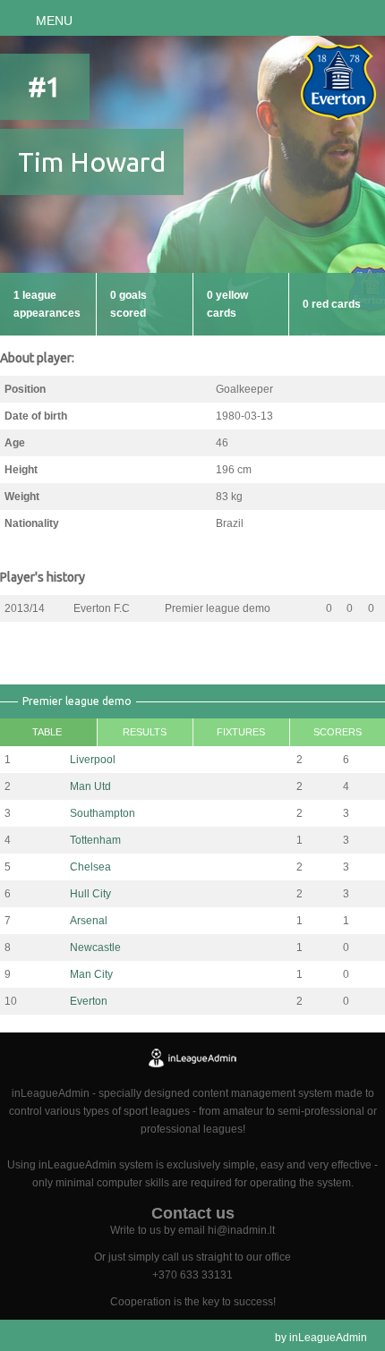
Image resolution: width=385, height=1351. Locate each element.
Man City (91, 974)
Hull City (90, 894)
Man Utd (90, 786)
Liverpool (93, 759)
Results (145, 731)
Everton (88, 1001)
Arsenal (88, 920)
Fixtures (241, 731)
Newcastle (95, 947)
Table (47, 731)
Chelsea (90, 867)
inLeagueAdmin (328, 1337)
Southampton (102, 813)
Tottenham (95, 840)
